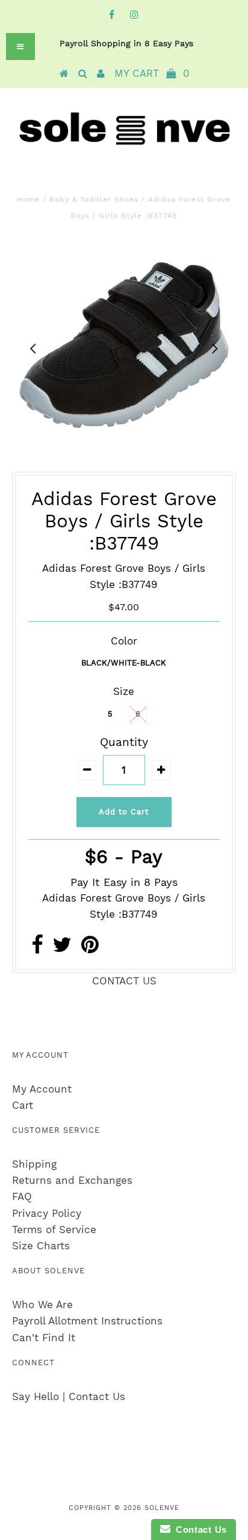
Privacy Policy (46, 1213)
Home (28, 199)
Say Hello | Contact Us (68, 1396)
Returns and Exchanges (72, 1180)
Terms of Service (54, 1229)
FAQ (22, 1196)
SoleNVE (161, 1508)
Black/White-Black (123, 662)
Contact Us (198, 1529)
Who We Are (42, 1305)
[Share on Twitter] (62, 948)
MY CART (152, 73)
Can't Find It (43, 1338)
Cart (22, 1105)
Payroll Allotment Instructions (87, 1321)
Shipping (34, 1164)
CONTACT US (124, 981)
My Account (42, 1089)
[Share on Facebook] (37, 948)
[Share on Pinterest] (90, 948)
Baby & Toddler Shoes (93, 199)
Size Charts (41, 1246)
